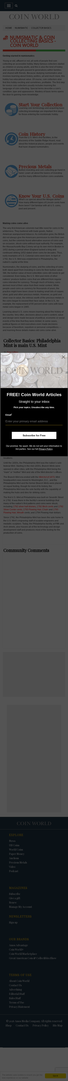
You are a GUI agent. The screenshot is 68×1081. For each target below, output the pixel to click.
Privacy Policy (46, 449)
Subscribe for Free (34, 435)
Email (8, 415)
